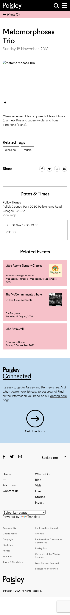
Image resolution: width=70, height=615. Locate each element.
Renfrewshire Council (46, 528)
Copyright (8, 539)
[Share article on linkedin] (64, 169)
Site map (7, 556)
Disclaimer (8, 545)
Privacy (6, 550)
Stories (40, 496)
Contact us (10, 490)
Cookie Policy (10, 533)
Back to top (50, 457)
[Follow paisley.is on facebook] (4, 456)
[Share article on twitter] (49, 169)
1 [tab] (5, 102)
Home (7, 474)
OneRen (39, 533)
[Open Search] (56, 5)
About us (9, 485)
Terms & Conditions (13, 562)
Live (38, 491)
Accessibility (9, 528)
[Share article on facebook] (42, 169)
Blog (38, 479)
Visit (38, 485)
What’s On (13, 14)
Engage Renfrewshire (46, 568)
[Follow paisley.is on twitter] (12, 456)
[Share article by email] (57, 169)
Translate (33, 516)
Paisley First (41, 548)
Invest (39, 502)
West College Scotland (47, 563)
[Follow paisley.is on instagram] (20, 456)
